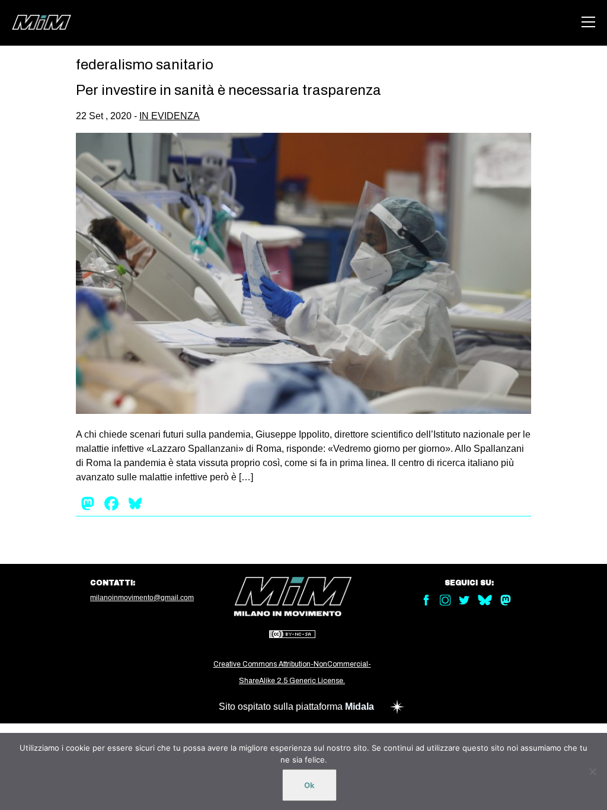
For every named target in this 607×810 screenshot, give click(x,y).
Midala (359, 706)
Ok (309, 785)
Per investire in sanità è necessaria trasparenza (228, 90)
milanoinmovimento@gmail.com (142, 598)
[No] (592, 771)
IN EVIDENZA (169, 116)
